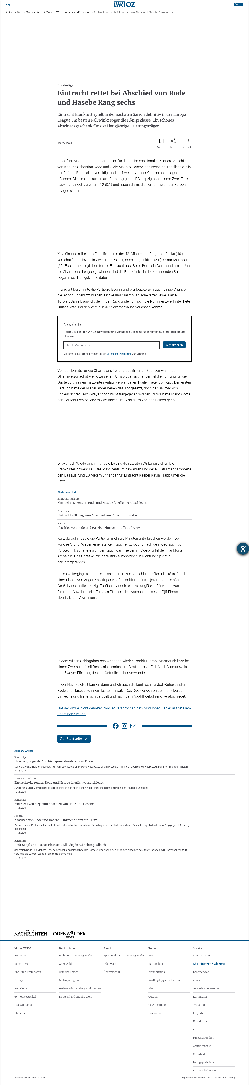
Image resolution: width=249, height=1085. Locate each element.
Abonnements (202, 955)
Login (238, 4)
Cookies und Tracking (224, 1077)
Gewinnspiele (157, 1004)
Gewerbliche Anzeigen (207, 988)
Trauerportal (201, 1004)
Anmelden (21, 955)
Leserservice (201, 972)
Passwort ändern (24, 1004)
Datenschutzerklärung (119, 353)
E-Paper (19, 980)
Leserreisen (155, 1013)
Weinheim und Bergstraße (75, 955)
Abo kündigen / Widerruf (209, 963)
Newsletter (21, 988)
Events (152, 955)
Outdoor (153, 996)
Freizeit (153, 948)
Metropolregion (69, 980)
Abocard (198, 980)
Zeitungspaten (202, 1046)
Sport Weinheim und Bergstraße (124, 955)
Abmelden (20, 1013)
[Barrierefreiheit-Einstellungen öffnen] (243, 549)
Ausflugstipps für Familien (165, 980)
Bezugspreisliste (203, 1062)
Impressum (187, 1077)
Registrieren (22, 963)
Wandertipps (156, 972)
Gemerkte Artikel (25, 996)
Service (198, 948)
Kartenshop (155, 963)
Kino (151, 988)
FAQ (195, 1029)
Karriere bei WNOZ (204, 1070)
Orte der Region (69, 972)
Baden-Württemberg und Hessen (80, 988)
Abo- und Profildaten (27, 972)
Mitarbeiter (200, 1054)
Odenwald (65, 963)
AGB (210, 1077)
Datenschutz (200, 1077)
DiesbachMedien (203, 1037)
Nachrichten (67, 948)
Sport (107, 948)
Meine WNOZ (22, 948)
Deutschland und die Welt (75, 996)
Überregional (112, 972)
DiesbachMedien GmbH (29, 1077)
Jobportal (199, 1013)
